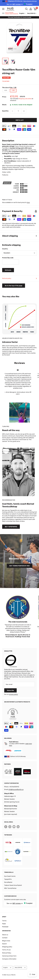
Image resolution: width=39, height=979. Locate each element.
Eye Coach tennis (9, 876)
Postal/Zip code (7, 258)
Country (5, 249)
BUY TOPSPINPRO (11, 526)
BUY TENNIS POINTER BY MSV (19, 566)
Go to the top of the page (13, 285)
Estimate (8, 270)
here (28, 202)
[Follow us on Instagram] (9, 826)
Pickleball (5, 927)
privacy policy (13, 694)
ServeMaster (8, 882)
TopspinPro (8, 879)
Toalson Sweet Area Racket (13, 885)
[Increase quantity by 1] (24, 111)
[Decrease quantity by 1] (12, 111)
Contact (4, 938)
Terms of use (6, 950)
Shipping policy (7, 947)
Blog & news (6, 941)
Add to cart (20, 120)
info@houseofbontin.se (16, 789)
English (5, 967)
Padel (4, 923)
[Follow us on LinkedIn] (18, 826)
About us (5, 934)
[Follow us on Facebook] (5, 826)
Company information (9, 959)
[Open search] (26, 9)
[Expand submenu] (3, 9)
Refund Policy (6, 953)
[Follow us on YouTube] (13, 826)
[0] (35, 9)
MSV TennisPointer (10, 888)
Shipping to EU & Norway (22, 1)
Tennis (4, 920)
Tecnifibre (5, 81)
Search (4, 944)
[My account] (31, 9)
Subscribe (10, 690)
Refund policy (6, 278)
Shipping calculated (25, 98)
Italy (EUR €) (18, 967)
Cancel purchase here (9, 956)
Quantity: (5, 111)
